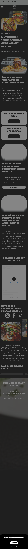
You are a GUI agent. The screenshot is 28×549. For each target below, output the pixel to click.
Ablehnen (14, 546)
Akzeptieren (14, 543)
